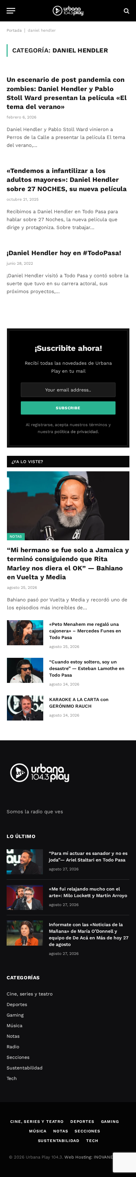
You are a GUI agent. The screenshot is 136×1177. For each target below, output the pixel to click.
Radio (13, 1046)
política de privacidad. (76, 431)
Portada (14, 30)
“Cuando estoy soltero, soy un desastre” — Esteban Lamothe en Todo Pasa (86, 668)
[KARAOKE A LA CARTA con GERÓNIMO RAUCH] (25, 708)
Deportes (17, 1004)
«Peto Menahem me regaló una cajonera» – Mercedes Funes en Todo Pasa (85, 631)
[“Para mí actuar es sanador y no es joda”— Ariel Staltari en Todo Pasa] (25, 861)
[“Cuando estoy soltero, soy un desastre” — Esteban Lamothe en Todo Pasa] (25, 670)
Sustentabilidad (25, 1067)
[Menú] (11, 10)
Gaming (15, 1015)
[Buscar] (125, 10)
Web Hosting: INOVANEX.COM (95, 1157)
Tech (12, 1078)
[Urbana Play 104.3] (68, 10)
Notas (16, 536)
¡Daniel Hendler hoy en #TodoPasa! (64, 253)
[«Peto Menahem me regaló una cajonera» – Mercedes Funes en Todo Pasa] (25, 632)
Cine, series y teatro (29, 993)
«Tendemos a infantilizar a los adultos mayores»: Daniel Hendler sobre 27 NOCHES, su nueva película (67, 179)
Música (14, 1025)
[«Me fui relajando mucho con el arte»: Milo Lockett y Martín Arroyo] (25, 897)
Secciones (18, 1057)
